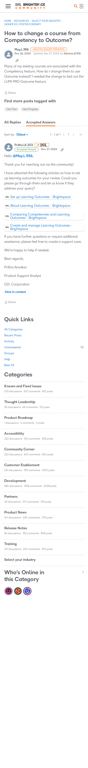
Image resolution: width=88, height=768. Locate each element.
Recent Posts (13, 335)
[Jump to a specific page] (80, 134)
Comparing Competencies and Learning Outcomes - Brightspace (40, 216)
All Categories (13, 329)
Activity (9, 341)
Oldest (21, 135)
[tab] (12, 122)
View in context (15, 292)
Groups (9, 353)
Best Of (9, 365)
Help (7, 359)
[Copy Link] (17, 60)
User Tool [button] (11, 109)
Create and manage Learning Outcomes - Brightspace (41, 227)
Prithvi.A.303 (24, 145)
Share (10, 93)
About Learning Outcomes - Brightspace (40, 205)
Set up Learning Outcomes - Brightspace (40, 197)
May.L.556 (22, 49)
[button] (75, 6)
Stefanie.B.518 (72, 53)
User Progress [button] (30, 109)
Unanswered (44, 347)
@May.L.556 (23, 156)
